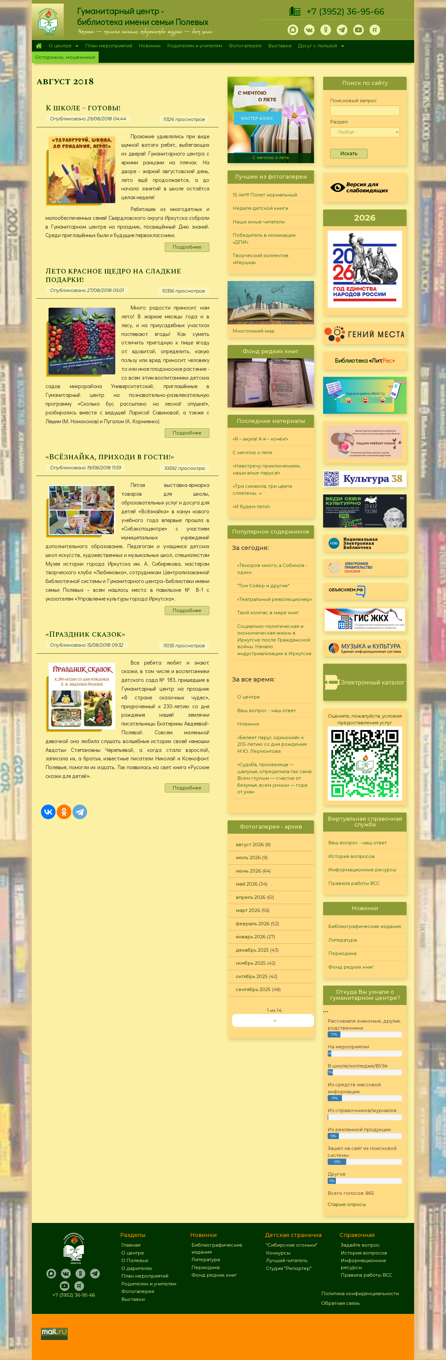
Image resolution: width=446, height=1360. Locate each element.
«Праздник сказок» (85, 634)
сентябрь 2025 (253, 989)
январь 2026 (250, 937)
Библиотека (365, 360)
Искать (349, 153)
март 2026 (248, 910)
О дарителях (136, 1268)
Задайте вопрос (360, 1245)
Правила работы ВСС (354, 883)
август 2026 (250, 844)
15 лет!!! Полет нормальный (265, 195)
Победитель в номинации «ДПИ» (264, 238)
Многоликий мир (254, 331)
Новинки (149, 46)
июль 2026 (248, 857)
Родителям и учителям (194, 46)
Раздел (339, 122)
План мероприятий (108, 46)
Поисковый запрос (353, 100)
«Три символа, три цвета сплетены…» (262, 489)
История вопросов (351, 856)
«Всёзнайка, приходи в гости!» (110, 457)
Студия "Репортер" (289, 1268)
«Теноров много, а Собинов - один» (272, 568)
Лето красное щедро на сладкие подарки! (113, 275)
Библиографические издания (364, 926)
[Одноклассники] (64, 812)
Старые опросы (347, 1204)
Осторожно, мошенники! (65, 57)
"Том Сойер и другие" (263, 585)
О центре (59, 46)
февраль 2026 (252, 923)
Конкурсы (278, 1253)
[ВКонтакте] (48, 812)
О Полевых (134, 1260)
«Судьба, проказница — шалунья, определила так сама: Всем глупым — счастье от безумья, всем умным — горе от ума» (274, 778)
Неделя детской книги (260, 208)
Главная (39, 46)
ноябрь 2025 (251, 963)
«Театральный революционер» (274, 599)
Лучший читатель (286, 1260)
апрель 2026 (250, 897)
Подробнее (187, 247)
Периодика (342, 953)
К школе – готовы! (83, 108)
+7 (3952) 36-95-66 (345, 11)
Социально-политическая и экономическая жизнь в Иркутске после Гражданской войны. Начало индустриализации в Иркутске (274, 639)
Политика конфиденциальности (360, 1293)
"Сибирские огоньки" (291, 1245)
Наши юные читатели (259, 222)
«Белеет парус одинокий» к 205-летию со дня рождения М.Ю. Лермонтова (272, 744)
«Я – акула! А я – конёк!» (260, 439)
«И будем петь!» (251, 506)
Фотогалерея (245, 46)
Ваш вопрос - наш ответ (266, 710)
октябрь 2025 (252, 976)
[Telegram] (80, 812)
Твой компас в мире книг (268, 612)
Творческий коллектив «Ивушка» (261, 259)
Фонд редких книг (351, 967)
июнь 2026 (248, 871)
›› (275, 1020)
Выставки (280, 46)
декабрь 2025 (252, 950)
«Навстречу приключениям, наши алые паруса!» (272, 155)
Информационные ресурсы (362, 870)
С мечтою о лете (252, 452)
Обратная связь (340, 1303)
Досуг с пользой (316, 46)
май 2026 (247, 884)
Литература (342, 940)
